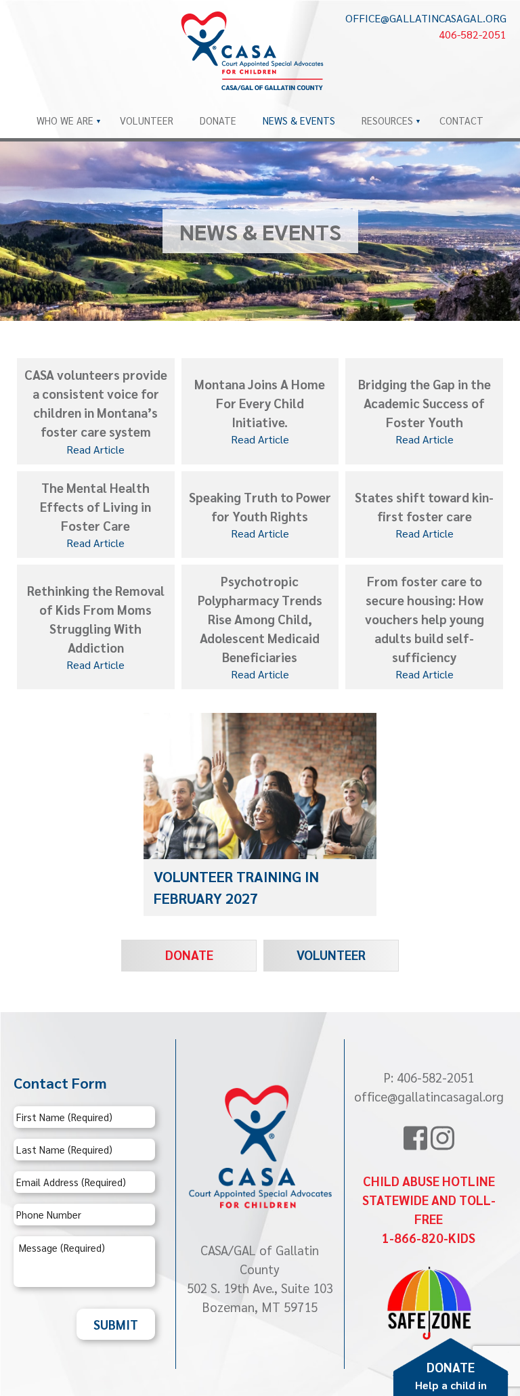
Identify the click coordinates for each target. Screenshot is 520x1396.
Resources (387, 120)
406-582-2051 (472, 34)
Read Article (95, 449)
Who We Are (65, 120)
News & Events (299, 120)
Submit (115, 1324)
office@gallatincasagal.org (425, 18)
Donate (218, 120)
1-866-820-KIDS (428, 1237)
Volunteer (146, 120)
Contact (461, 120)
